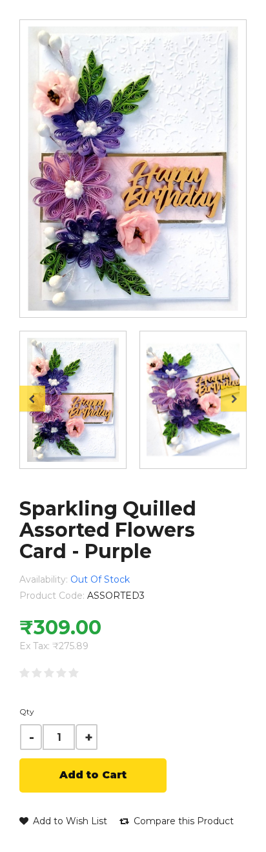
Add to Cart (93, 775)
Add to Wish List (68, 821)
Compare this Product (182, 821)
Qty (26, 711)
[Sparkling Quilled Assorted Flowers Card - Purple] (73, 400)
